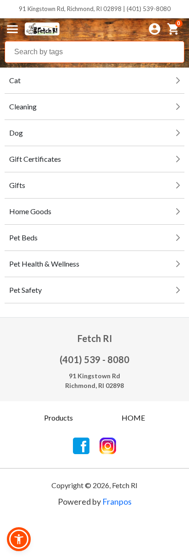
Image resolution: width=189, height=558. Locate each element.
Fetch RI (95, 338)
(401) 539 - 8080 (94, 359)
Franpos (117, 501)
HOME (133, 417)
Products (58, 417)
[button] (18, 539)
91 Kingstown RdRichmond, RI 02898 (94, 380)
